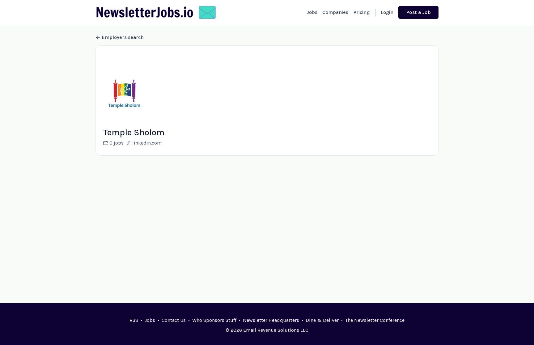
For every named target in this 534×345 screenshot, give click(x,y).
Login (387, 12)
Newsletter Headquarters (271, 320)
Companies (335, 12)
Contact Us (174, 320)
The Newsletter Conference (375, 320)
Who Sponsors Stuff (214, 320)
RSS (133, 320)
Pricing (361, 12)
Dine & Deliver (322, 320)
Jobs (312, 12)
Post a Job (418, 12)
